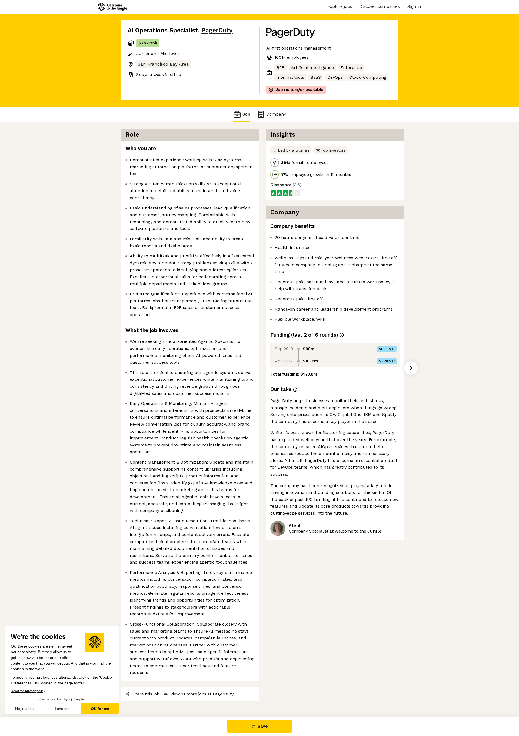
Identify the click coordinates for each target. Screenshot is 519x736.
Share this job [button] (145, 693)
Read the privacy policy (28, 691)
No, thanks (24, 709)
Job (246, 114)
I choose (62, 709)
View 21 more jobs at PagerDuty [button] (202, 693)
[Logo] (112, 7)
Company (276, 114)
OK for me (100, 709)
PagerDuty (217, 30)
